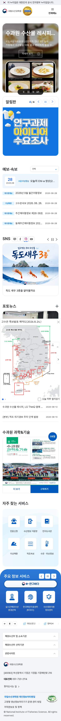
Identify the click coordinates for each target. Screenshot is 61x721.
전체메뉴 (52, 13)
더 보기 (16, 489)
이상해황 (14, 553)
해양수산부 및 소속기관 (16, 636)
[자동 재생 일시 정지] (10, 623)
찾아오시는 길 (10, 686)
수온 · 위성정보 (47, 553)
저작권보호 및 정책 (13, 707)
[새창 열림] (30, 131)
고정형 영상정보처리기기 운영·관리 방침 (22, 701)
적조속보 (30, 553)
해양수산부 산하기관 (14, 644)
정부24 (50, 623)
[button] (58, 359)
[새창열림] (30, 584)
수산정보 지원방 (30, 531)
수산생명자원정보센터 (49, 608)
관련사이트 (10, 653)
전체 (34, 169)
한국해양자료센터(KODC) (30, 608)
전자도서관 (47, 531)
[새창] (52, 698)
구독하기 (44, 489)
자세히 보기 (27, 53)
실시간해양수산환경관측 (12, 608)
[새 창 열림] (30, 461)
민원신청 (14, 531)
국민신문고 (30, 623)
